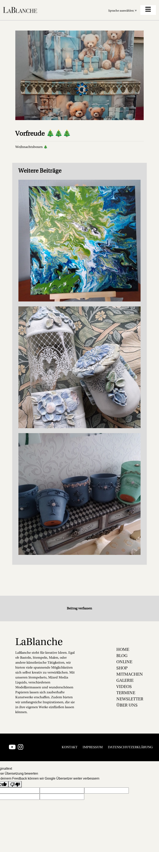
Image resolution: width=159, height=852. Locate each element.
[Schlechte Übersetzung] (15, 784)
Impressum (93, 747)
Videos (124, 687)
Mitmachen (129, 674)
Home (122, 650)
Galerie (125, 681)
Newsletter (129, 699)
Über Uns (126, 705)
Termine (125, 693)
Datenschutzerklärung (130, 747)
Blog (122, 656)
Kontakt (69, 747)
